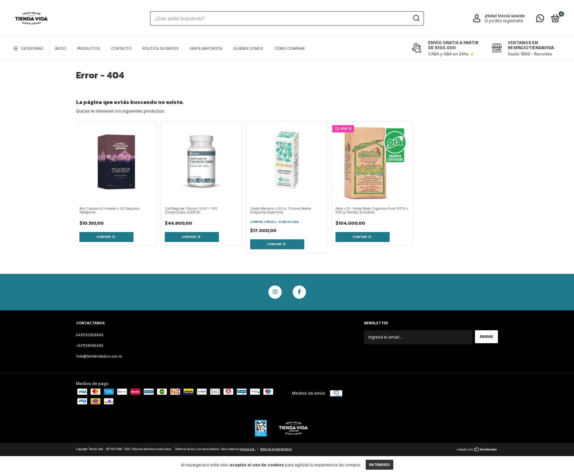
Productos (88, 48)
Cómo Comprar (289, 48)
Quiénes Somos (248, 48)
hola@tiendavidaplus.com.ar (99, 356)
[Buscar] (416, 18)
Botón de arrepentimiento (276, 449)
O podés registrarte (504, 20)
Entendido (379, 465)
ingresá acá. (247, 449)
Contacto (121, 48)
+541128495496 (89, 346)
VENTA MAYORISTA (206, 48)
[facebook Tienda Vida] (299, 292)
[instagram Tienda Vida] (275, 292)
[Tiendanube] (477, 450)
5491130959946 (89, 335)
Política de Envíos (161, 48)
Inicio (60, 48)
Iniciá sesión (511, 15)
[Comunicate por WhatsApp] (540, 20)
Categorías (32, 48)
